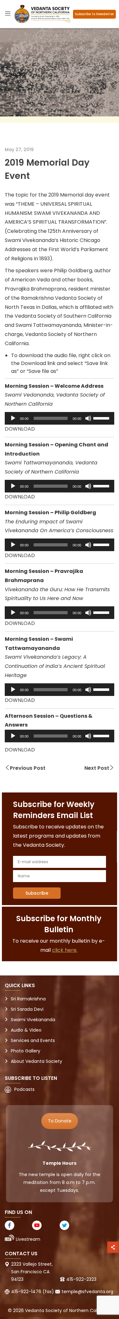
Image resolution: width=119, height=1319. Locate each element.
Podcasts (24, 1089)
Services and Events (33, 1040)
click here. (64, 950)
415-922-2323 (81, 1279)
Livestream (28, 1239)
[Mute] (88, 418)
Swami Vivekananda (33, 1019)
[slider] (102, 417)
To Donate (59, 1121)
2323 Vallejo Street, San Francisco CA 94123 (32, 1271)
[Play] (13, 418)
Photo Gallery (25, 1051)
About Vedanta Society (36, 1061)
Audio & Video (26, 1030)
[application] (59, 418)
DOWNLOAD (20, 429)
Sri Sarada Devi (27, 1009)
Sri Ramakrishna (28, 999)
